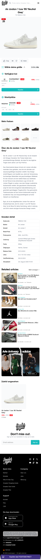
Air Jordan (21, 224)
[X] (37, 459)
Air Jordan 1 (22, 228)
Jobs (21, 476)
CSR (4, 506)
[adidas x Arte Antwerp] (20, 362)
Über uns (23, 473)
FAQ (4, 503)
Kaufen (28, 89)
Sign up (35, 442)
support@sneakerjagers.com (14, 538)
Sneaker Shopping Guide (10, 483)
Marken (5, 473)
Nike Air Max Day (8, 479)
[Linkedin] (37, 463)
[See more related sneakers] (35, 137)
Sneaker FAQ (7, 490)
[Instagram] (30, 459)
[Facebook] (34, 459)
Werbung (23, 479)
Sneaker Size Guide (9, 486)
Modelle (5, 476)
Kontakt (5, 499)
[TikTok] (34, 463)
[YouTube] (30, 463)
